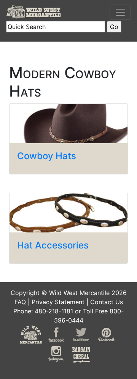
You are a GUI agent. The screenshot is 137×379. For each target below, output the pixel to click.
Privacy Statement (58, 302)
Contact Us (106, 302)
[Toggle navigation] (120, 12)
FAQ (20, 302)
